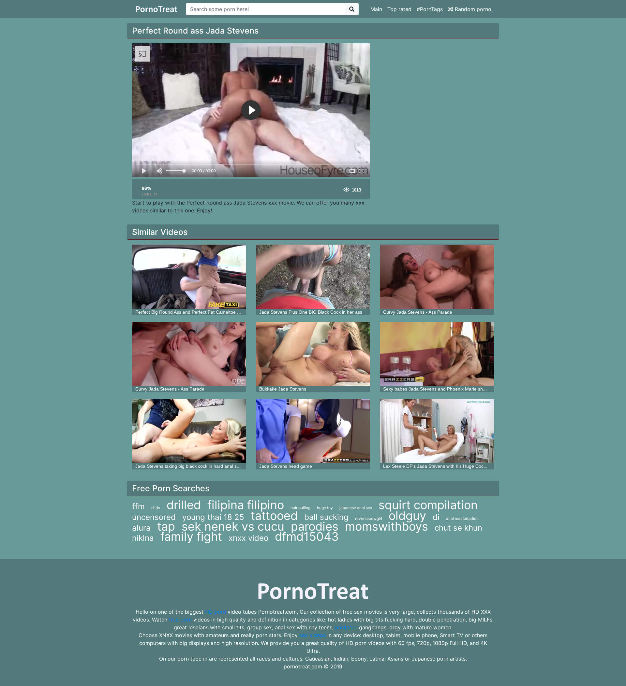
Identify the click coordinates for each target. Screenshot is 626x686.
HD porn (215, 611)
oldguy (407, 515)
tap (166, 526)
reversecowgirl (368, 518)
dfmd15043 (307, 536)
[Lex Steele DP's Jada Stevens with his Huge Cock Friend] (437, 431)
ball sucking (326, 517)
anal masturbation (462, 518)
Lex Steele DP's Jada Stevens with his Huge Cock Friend (441, 466)
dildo (155, 507)
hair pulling (300, 507)
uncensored (154, 517)
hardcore (346, 627)
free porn (180, 619)
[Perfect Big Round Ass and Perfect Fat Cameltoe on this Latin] (189, 277)
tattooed (274, 515)
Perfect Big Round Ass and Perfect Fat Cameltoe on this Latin (198, 312)
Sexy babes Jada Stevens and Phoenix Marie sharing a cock (445, 389)
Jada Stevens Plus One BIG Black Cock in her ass (310, 312)
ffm (138, 506)
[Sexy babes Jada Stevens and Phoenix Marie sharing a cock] (437, 354)
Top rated (399, 9)
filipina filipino (245, 505)
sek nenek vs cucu (233, 526)
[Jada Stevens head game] (313, 431)
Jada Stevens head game (285, 466)
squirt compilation (428, 505)
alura (141, 528)
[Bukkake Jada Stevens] (313, 354)
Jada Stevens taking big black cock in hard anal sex (188, 466)
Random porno (472, 9)
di (436, 517)
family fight (191, 536)
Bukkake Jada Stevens (282, 389)
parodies (314, 526)
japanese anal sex (355, 507)
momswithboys (386, 526)
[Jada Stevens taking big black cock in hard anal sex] (189, 431)
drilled (184, 505)
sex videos (312, 635)
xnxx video (248, 538)
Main (376, 9)
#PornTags (430, 9)
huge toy (325, 507)
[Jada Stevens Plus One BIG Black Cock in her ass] (313, 277)
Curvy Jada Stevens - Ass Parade (417, 312)
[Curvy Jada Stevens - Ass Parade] (437, 277)
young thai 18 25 (213, 517)
